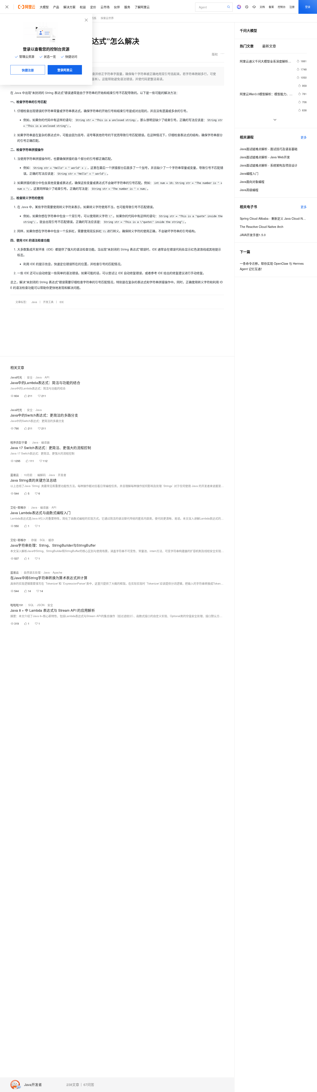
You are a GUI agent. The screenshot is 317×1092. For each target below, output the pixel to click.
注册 (292, 7)
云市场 (105, 7)
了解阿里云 (142, 7)
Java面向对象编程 (252, 181)
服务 (127, 7)
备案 (271, 7)
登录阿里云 (64, 70)
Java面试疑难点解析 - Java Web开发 (265, 157)
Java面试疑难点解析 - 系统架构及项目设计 (268, 165)
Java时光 (16, 377)
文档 (262, 7)
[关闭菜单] (7, 7)
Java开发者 (33, 1085)
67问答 (88, 1084)
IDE (62, 302)
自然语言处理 (32, 572)
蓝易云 (14, 475)
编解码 (41, 475)
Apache (57, 572)
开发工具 (48, 302)
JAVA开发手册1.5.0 (253, 235)
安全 (30, 377)
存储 (34, 540)
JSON (40, 605)
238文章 (72, 1084)
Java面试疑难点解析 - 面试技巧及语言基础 (268, 149)
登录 (307, 7)
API (47, 377)
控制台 (282, 7)
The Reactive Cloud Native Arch (261, 226)
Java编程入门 (249, 173)
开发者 (62, 475)
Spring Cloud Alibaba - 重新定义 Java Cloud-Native (273, 218)
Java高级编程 (249, 190)
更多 (304, 137)
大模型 (44, 7)
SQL (42, 540)
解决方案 (69, 7)
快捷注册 (28, 70)
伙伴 (117, 7)
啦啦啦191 (16, 605)
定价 (93, 7)
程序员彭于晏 (18, 442)
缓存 (51, 540)
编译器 (45, 442)
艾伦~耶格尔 (18, 507)
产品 (56, 7)
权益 (83, 7)
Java (34, 302)
